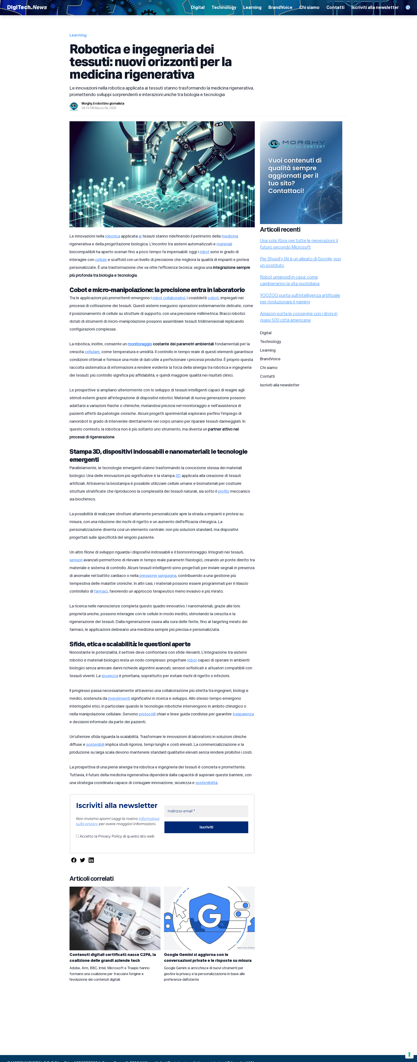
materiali (224, 244)
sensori (76, 560)
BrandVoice (280, 7)
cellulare (92, 352)
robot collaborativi (168, 298)
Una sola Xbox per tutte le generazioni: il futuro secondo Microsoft (299, 244)
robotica (112, 236)
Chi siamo (309, 7)
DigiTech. (27, 7)
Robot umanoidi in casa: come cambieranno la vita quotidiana (289, 280)
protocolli (147, 714)
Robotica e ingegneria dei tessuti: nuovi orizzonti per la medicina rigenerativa (151, 62)
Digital (198, 7)
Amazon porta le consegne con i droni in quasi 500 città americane (299, 317)
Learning (252, 7)
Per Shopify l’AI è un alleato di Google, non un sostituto (300, 262)
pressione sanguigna (157, 576)
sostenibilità (206, 783)
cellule (101, 260)
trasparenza (243, 714)
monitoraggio (140, 344)
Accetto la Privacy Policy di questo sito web (116, 836)
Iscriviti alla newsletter (375, 7)
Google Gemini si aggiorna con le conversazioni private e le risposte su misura (208, 958)
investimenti (119, 699)
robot (204, 252)
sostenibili (95, 745)
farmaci (101, 591)
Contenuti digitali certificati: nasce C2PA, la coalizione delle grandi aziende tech (113, 958)
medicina (230, 236)
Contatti (335, 7)
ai (140, 236)
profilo (223, 492)
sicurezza (109, 676)
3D (178, 476)
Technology (224, 7)
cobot (213, 298)
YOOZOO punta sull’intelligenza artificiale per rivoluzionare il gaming (300, 298)
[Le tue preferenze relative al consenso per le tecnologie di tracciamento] (409, 1054)
